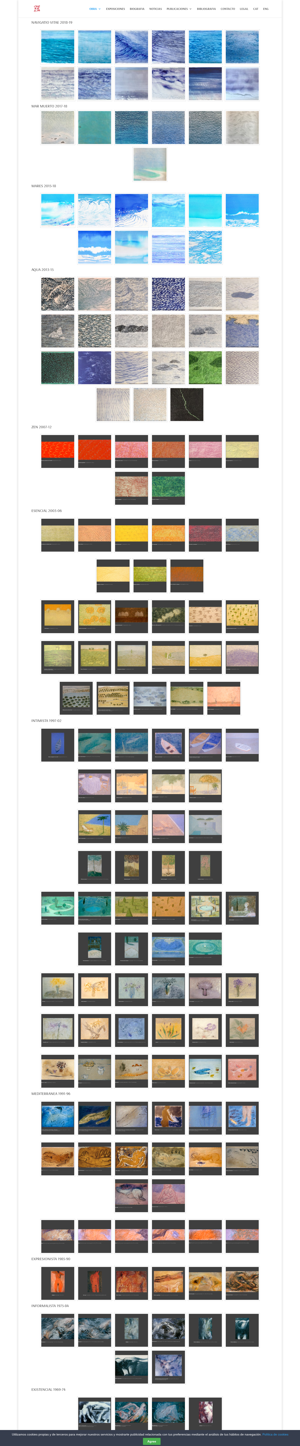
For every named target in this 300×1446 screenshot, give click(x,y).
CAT (255, 9)
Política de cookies (275, 1434)
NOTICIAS (155, 9)
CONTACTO (228, 9)
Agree (151, 1441)
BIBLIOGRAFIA (206, 9)
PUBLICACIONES (177, 9)
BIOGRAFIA (137, 9)
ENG (266, 9)
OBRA (93, 9)
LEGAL (244, 9)
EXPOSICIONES (115, 9)
